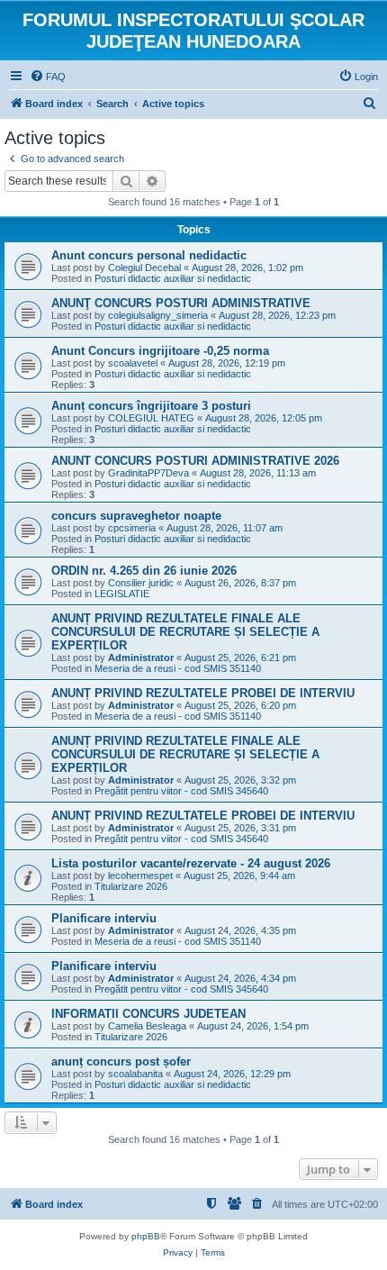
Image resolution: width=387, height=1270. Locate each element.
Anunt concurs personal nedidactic (149, 255)
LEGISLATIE (121, 593)
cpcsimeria (132, 527)
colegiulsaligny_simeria (158, 315)
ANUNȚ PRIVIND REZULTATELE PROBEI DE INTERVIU (203, 693)
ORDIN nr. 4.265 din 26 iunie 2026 (144, 570)
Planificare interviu (104, 918)
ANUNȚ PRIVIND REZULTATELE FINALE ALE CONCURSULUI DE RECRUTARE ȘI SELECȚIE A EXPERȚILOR (185, 632)
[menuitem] (48, 76)
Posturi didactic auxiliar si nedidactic (172, 278)
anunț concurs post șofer (121, 1061)
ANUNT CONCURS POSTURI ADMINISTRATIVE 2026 (195, 460)
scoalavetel (133, 363)
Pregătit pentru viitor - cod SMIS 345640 (181, 790)
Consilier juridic (141, 582)
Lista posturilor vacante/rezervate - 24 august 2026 (190, 863)
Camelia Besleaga (147, 1026)
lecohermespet (140, 875)
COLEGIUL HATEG (151, 418)
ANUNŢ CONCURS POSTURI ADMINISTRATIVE (180, 303)
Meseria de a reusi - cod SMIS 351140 (177, 668)
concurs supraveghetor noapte (136, 515)
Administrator (141, 657)
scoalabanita (135, 1073)
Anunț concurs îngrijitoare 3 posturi (151, 406)
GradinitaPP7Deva (148, 472)
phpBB (145, 1236)
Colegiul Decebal (144, 267)
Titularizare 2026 (130, 886)
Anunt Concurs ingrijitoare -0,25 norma (160, 351)
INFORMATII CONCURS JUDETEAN (148, 1014)
